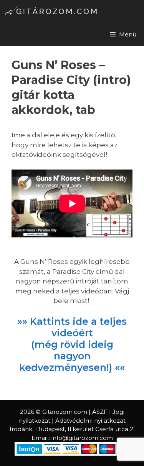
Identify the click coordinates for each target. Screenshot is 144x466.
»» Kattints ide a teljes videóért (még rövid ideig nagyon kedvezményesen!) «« (72, 344)
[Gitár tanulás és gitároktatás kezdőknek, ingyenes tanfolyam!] (52, 11)
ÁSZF (100, 411)
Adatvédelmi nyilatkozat (90, 420)
